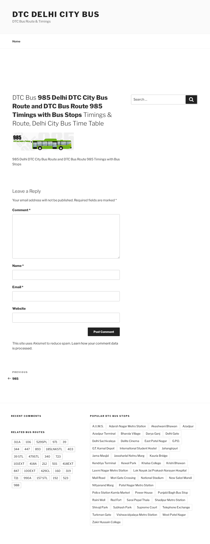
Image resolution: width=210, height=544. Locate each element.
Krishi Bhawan (175, 463)
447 (27, 449)
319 (68, 471)
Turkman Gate (101, 514)
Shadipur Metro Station (170, 500)
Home (16, 41)
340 (47, 456)
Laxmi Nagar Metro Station (110, 470)
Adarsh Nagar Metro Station (127, 426)
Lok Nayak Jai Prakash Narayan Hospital (159, 470)
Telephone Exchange (176, 507)
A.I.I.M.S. (98, 426)
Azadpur (188, 426)
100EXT (29, 471)
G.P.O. (176, 441)
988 (16, 485)
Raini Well (98, 500)
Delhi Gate (172, 433)
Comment (21, 210)
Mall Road (98, 477)
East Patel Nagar (156, 441)
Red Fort (116, 500)
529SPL (41, 442)
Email (17, 287)
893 (38, 449)
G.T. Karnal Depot (103, 448)
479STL (34, 456)
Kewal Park (128, 463)
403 (70, 449)
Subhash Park (122, 507)
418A (33, 463)
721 (16, 478)
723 (58, 456)
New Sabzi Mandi (180, 477)
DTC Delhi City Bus (56, 14)
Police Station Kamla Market (111, 492)
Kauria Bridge (159, 455)
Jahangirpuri (170, 448)
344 (16, 449)
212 (44, 463)
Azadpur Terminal (103, 433)
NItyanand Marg (103, 485)
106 (28, 442)
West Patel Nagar (174, 514)
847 (16, 471)
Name (18, 266)
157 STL (42, 478)
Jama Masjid (100, 455)
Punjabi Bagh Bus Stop (173, 492)
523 (65, 478)
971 (54, 442)
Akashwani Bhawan (164, 426)
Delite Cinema (130, 441)
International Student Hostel (138, 448)
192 (55, 478)
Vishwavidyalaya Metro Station (136, 514)
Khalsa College (151, 463)
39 (64, 442)
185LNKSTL (54, 449)
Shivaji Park (100, 507)
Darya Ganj (153, 433)
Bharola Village (130, 433)
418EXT (68, 463)
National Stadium (152, 477)
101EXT (19, 463)
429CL (45, 471)
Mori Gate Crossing (123, 477)
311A (17, 442)
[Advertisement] (105, 74)
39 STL (18, 456)
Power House (144, 492)
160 (57, 471)
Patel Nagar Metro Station (136, 485)
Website (19, 309)
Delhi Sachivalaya (103, 441)
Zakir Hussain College (106, 522)
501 (54, 463)
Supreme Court (147, 507)
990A (27, 478)
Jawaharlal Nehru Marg (129, 455)
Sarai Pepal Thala (138, 500)
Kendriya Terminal (104, 463)
